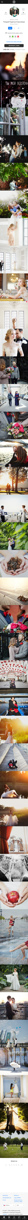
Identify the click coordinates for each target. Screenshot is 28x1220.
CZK (18, 1205)
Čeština (7, 1205)
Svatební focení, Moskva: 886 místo (14, 41)
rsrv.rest (5, 1214)
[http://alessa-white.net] (18, 28)
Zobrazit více (14, 1161)
